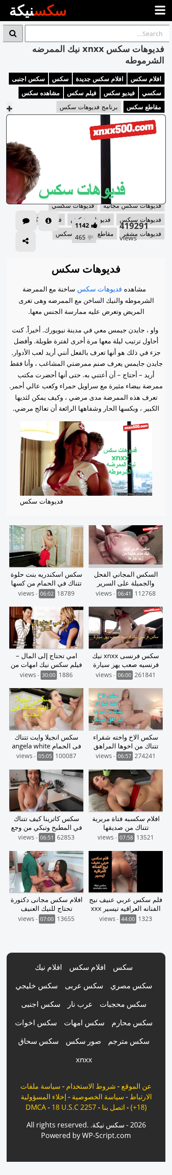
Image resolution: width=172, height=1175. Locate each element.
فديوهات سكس (99, 289)
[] (13, 33)
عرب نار (80, 1004)
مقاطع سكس (144, 107)
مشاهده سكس (41, 92)
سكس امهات (84, 1022)
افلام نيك (48, 967)
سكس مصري (131, 985)
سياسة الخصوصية (98, 1096)
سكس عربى (84, 985)
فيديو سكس (119, 92)
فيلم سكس (82, 92)
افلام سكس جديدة (99, 78)
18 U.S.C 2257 (74, 1107)
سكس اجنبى (28, 78)
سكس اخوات (36, 1022)
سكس (60, 78)
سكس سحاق (38, 1041)
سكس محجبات (123, 1004)
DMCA (36, 1107)
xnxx (84, 1059)
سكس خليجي (36, 985)
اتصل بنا (113, 1107)
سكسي (151, 92)
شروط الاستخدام (91, 1086)
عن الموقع (136, 1086)
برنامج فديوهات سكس (89, 107)
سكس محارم (132, 1022)
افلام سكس (146, 78)
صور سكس (83, 1041)
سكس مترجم (129, 1041)
